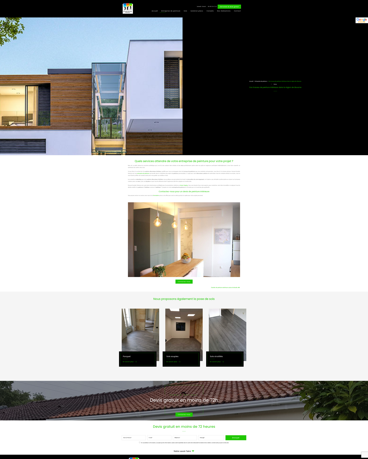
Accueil (155, 11)
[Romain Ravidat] (128, 14)
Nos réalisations (224, 11)
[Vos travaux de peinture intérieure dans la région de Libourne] (184, 240)
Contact (237, 11)
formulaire (156, 195)
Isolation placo (197, 11)
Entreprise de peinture (170, 11)
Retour (275, 84)
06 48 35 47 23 (212, 6)
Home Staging (184, 185)
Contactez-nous (184, 282)
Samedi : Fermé (201, 6)
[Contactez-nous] (184, 400)
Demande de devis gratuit (229, 7)
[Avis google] (362, 20)
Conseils (210, 11)
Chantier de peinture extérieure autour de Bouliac (224, 287)
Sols (185, 11)
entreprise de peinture (143, 173)
